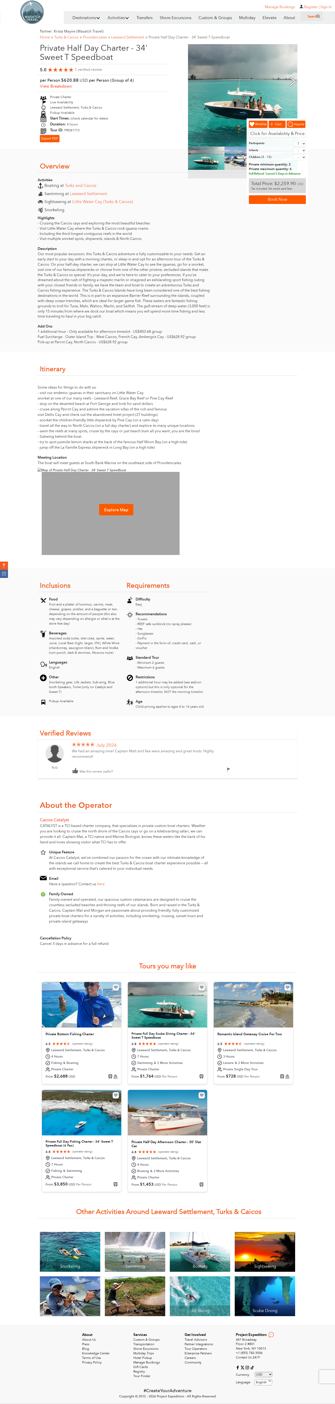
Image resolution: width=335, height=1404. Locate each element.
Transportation (143, 1344)
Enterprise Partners (198, 1353)
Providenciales (96, 37)
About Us (89, 1340)
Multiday (247, 18)
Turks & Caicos (68, 37)
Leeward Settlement (129, 37)
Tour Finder (141, 1376)
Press (85, 1344)
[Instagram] (247, 1367)
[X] (243, 1367)
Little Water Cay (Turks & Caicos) (102, 202)
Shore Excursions (175, 18)
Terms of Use (91, 1358)
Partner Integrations (199, 1344)
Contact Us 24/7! (248, 1357)
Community (193, 1362)
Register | (312, 7)
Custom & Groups (215, 18)
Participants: (257, 143)
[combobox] (263, 1382)
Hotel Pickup (142, 1358)
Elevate (269, 18)
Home (46, 37)
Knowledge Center (96, 1353)
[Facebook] (238, 1367)
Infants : (254, 150)
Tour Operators (196, 1349)
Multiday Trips (143, 1353)
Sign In (326, 7)
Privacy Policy (92, 1362)
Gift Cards (140, 1367)
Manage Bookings (146, 1362)
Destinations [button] (84, 18)
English (261, 1382)
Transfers (145, 18)
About (289, 18)
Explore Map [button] (116, 510)
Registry (139, 1371)
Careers (190, 1358)
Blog (85, 1349)
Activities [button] (116, 18)
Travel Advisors (196, 1340)
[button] (4, 566)
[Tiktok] (252, 1367)
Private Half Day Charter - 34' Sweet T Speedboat (189, 37)
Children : (260, 157)
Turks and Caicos (80, 185)
